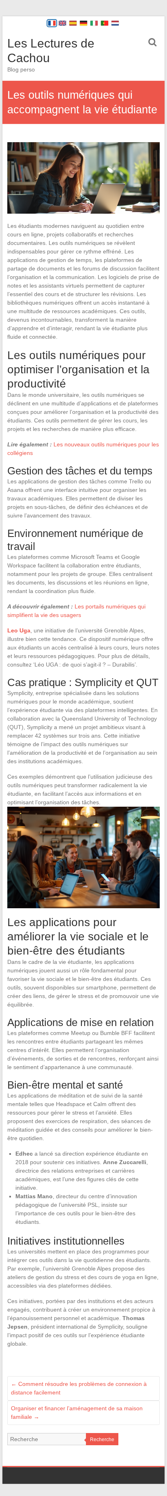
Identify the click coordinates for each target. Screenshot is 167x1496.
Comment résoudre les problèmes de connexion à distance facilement (79, 1388)
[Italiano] (94, 23)
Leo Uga (18, 630)
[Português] (105, 23)
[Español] (73, 23)
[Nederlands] (115, 23)
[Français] (52, 23)
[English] (62, 23)
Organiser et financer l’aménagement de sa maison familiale (77, 1412)
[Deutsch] (83, 23)
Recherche (102, 1439)
